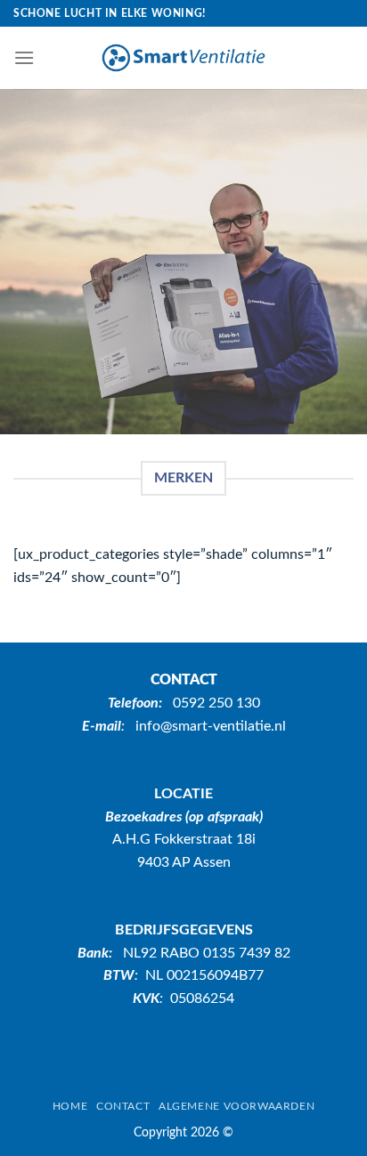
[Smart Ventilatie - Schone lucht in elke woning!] (184, 57)
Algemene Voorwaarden (236, 1106)
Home (70, 1106)
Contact (123, 1106)
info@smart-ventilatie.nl (210, 726)
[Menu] (24, 57)
